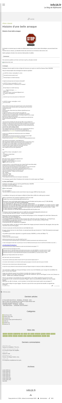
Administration (43, 398)
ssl (22, 333)
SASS (34, 398)
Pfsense (43, 333)
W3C (52, 398)
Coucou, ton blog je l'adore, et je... (11, 356)
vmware (29, 336)
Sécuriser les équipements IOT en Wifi (12, 302)
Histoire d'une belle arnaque (19, 26)
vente (25, 333)
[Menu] (3, 5)
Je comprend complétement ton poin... (12, 359)
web (48, 336)
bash (25, 336)
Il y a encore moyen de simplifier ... (11, 349)
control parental (37, 336)
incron (48, 333)
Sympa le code (6, 353)
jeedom (15, 336)
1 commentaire (57, 285)
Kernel (32, 333)
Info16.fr (55, 4)
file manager (17, 333)
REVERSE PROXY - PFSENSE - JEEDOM (13, 304)
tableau (44, 336)
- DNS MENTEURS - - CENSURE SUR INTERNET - (15, 305)
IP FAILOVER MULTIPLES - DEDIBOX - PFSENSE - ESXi (17, 300)
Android (53, 333)
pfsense (20, 336)
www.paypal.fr (12, 130)
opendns (37, 333)
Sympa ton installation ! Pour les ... (11, 346)
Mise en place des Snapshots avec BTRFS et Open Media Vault (18, 301)
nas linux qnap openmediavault (12, 319)
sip (28, 333)
